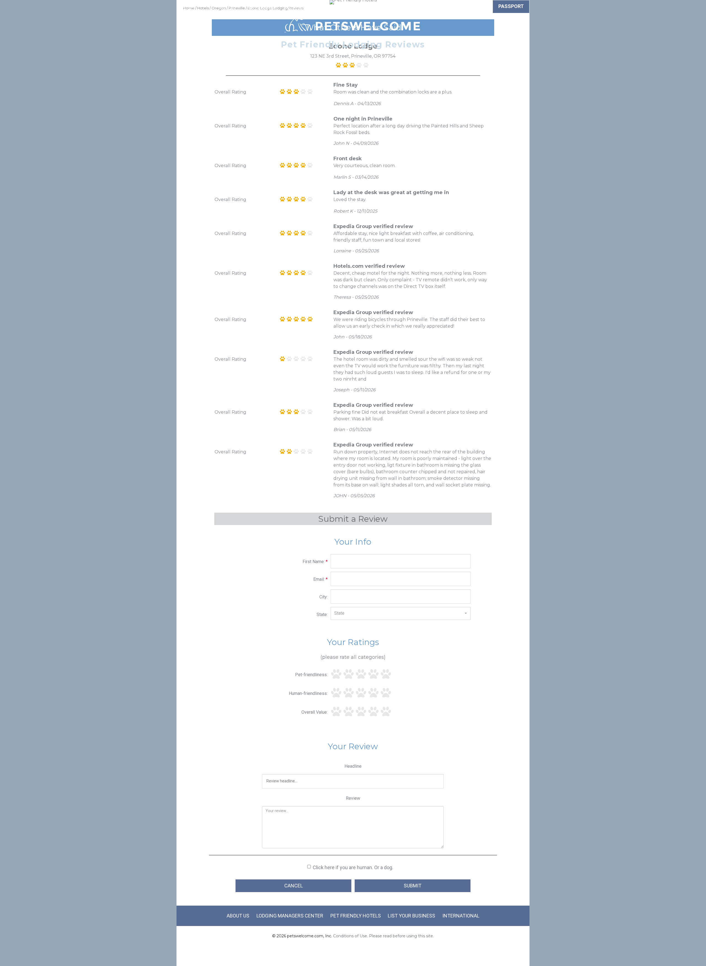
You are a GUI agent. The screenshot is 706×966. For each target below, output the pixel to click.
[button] (400, 613)
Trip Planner (260, 7)
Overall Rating (230, 92)
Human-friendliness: (308, 693)
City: (323, 597)
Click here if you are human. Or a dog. (353, 867)
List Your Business (411, 916)
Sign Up (410, 7)
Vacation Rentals (306, 7)
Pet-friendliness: (311, 674)
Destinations (353, 7)
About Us (238, 916)
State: (322, 614)
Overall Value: (314, 712)
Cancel (293, 886)
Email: (320, 579)
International (460, 916)
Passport (511, 6)
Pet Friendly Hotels (355, 916)
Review (353, 798)
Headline (353, 766)
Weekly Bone (472, 7)
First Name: (315, 561)
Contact (438, 7)
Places (385, 7)
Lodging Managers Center (289, 916)
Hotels (227, 7)
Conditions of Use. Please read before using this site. (383, 935)
